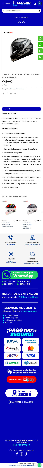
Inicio (16, 17)
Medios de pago (11, 318)
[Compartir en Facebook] (7, 93)
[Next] (41, 216)
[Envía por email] (14, 93)
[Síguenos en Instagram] (21, 454)
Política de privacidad (13, 320)
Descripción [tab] (7, 109)
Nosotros (8, 322)
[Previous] (1, 216)
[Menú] (3, 3)
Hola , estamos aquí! (27, 464)
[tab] (16, 402)
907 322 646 (25, 284)
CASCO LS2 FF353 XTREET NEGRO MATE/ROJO (27, 225)
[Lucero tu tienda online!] (21, 3)
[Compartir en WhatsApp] (3, 93)
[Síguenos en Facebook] (16, 454)
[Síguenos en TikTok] (26, 454)
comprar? (15, 315)
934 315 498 (25, 281)
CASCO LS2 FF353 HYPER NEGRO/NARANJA (7, 224)
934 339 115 (8, 284)
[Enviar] (39, 11)
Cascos (12, 89)
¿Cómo (8, 315)
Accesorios (24, 17)
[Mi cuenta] (35, 3)
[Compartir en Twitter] (11, 93)
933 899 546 (9, 281)
